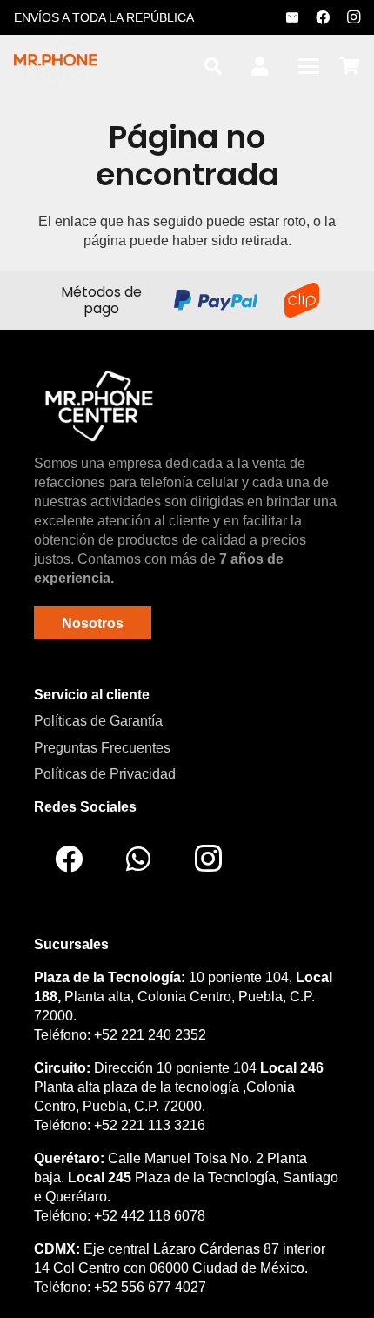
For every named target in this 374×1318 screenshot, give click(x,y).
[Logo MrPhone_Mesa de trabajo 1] (55, 66)
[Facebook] (323, 17)
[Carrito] (350, 66)
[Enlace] (259, 66)
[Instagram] (353, 17)
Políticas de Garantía (98, 720)
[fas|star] (99, 405)
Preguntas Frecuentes (102, 747)
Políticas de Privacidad (105, 773)
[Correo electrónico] (292, 17)
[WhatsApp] (138, 858)
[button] (213, 66)
